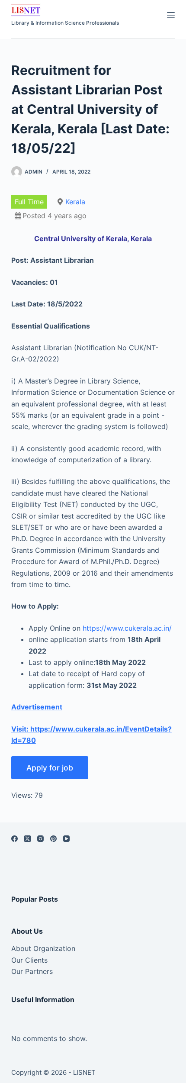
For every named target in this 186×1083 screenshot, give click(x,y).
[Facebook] (14, 838)
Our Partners (32, 971)
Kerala (75, 201)
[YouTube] (66, 838)
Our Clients (29, 960)
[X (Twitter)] (27, 838)
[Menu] (171, 15)
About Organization (43, 948)
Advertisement (36, 707)
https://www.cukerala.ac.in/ (127, 628)
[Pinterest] (53, 838)
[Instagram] (40, 838)
